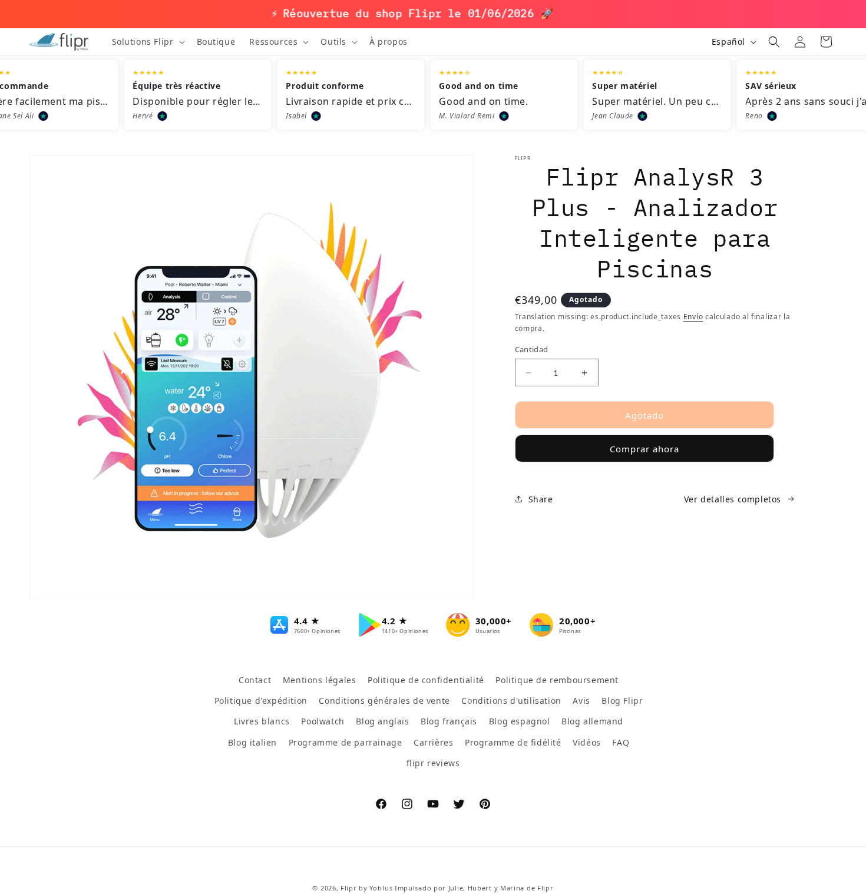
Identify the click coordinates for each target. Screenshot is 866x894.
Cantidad (531, 349)
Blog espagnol (519, 721)
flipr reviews (433, 762)
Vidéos (587, 741)
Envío (693, 317)
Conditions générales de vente (384, 700)
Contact (255, 680)
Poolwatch (322, 721)
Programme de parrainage (345, 741)
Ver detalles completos (732, 499)
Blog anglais (382, 721)
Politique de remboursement (557, 680)
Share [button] (540, 499)
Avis (581, 700)
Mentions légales (319, 680)
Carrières (433, 741)
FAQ (620, 741)
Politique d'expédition (261, 700)
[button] (147, 41)
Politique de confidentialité (426, 680)
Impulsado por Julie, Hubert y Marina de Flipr (474, 887)
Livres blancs (262, 721)
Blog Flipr (622, 700)
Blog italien (252, 741)
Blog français (449, 721)
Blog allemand (592, 721)
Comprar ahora (644, 449)
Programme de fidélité (513, 741)
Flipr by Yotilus (366, 887)
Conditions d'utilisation (511, 700)
